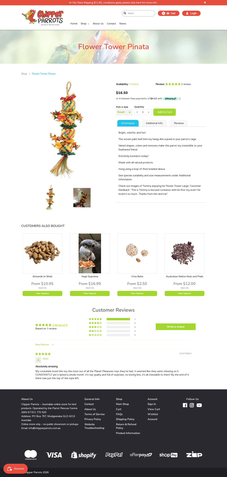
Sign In (152, 404)
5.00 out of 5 (60, 325)
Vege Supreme (89, 276)
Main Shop (122, 404)
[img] (43, 353)
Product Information (128, 433)
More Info (43, 288)
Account (152, 419)
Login (193, 13)
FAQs (119, 414)
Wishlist (153, 414)
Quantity (139, 106)
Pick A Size (122, 107)
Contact (89, 404)
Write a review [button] (176, 326)
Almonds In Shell (42, 276)
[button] (173, 84)
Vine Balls (137, 276)
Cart (118, 409)
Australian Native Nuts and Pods (184, 276)
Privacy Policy (92, 419)
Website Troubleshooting (94, 426)
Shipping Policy (125, 419)
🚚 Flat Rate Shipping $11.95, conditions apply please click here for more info (112, 2)
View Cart (154, 409)
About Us (90, 409)
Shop (24, 73)
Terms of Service (94, 414)
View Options (42, 293)
